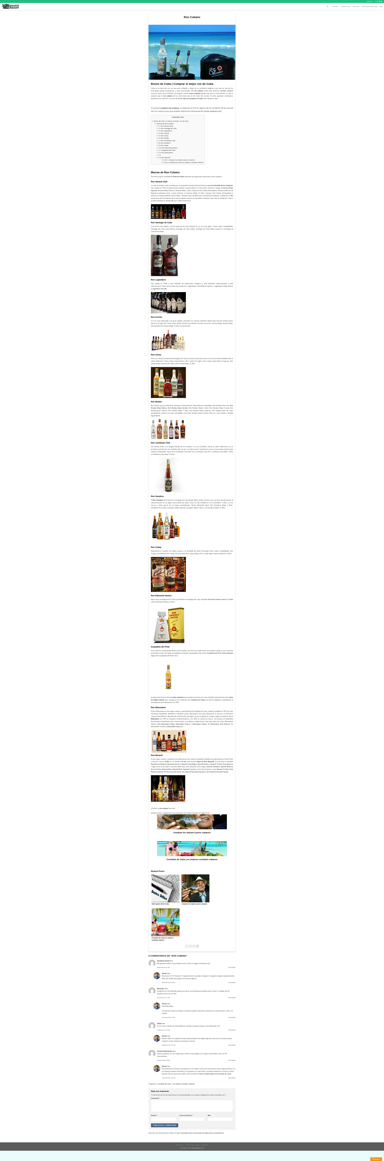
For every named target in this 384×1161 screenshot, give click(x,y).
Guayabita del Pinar (166, 150)
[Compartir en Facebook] (186, 946)
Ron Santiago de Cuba (166, 128)
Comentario (155, 1098)
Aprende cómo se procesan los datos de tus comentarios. (202, 1133)
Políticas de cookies (192, 1145)
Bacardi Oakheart (213, 767)
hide (182, 117)
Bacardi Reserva (227, 767)
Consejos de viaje (345, 6)
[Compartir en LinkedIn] (197, 946)
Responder (232, 967)
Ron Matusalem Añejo (166, 724)
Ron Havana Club (165, 126)
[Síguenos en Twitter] (379, 1)
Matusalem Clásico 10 (200, 724)
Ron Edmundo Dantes (167, 148)
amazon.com (215, 111)
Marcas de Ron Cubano (164, 124)
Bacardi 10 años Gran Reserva (221, 764)
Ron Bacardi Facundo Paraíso (218, 772)
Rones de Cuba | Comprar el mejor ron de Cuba (170, 121)
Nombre (154, 1115)
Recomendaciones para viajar (369, 6)
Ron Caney (162, 136)
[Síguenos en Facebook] (375, 1)
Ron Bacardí (163, 157)
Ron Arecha (163, 133)
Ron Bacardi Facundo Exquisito (193, 772)
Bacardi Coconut (189, 769)
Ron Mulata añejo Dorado (178, 408)
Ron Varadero (163, 143)
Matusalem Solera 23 (175, 726)
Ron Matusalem (165, 153)
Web (209, 1115)
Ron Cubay (162, 145)
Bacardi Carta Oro (174, 764)
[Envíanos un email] (381, 1)
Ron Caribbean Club (166, 141)
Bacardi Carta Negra (189, 764)
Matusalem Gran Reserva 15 (221, 724)
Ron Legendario (164, 131)
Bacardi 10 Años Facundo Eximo (169, 772)
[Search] (327, 6)
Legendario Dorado (159, 289)
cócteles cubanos (226, 91)
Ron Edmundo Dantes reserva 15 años (218, 599)
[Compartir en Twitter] (190, 946)
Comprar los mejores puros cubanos (178, 160)
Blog (381, 6)
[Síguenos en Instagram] (377, 1)
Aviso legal (180, 1145)
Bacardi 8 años (203, 764)
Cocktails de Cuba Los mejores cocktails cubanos (182, 162)
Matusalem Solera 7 (183, 724)
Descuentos (356, 6)
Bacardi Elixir (177, 769)
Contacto (204, 1145)
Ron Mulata (163, 138)
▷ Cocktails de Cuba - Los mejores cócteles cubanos (175, 1084)
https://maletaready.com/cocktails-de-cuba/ (215, 1074)
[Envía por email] (194, 946)
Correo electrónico (186, 1115)
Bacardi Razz (167, 769)
